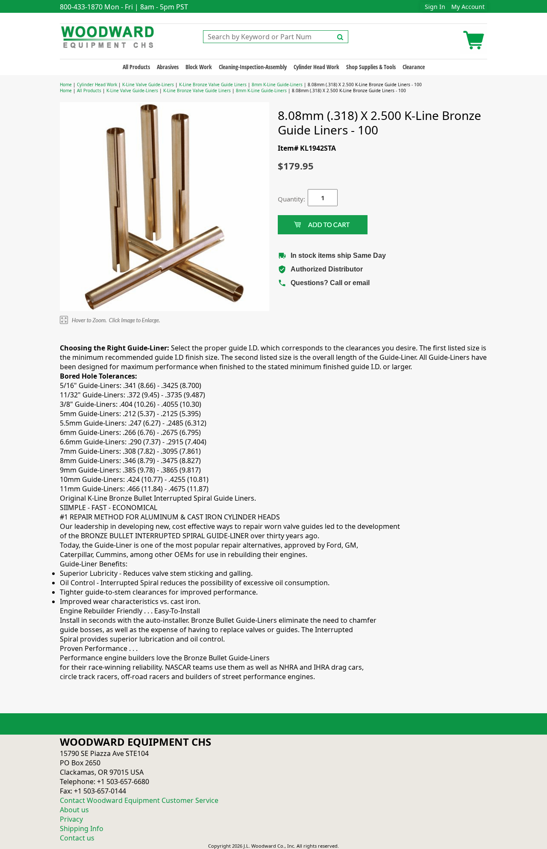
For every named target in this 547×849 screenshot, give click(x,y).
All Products (136, 67)
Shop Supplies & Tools (371, 67)
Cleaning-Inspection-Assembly (253, 67)
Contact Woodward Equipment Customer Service (139, 800)
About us (74, 809)
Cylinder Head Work (316, 67)
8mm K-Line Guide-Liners (277, 85)
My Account (468, 7)
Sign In (435, 7)
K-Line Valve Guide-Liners (148, 85)
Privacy (71, 819)
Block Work (198, 67)
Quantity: (286, 199)
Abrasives (168, 67)
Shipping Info (81, 828)
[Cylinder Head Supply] (108, 36)
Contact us (77, 838)
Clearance (414, 67)
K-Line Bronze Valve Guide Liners (213, 85)
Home (66, 85)
